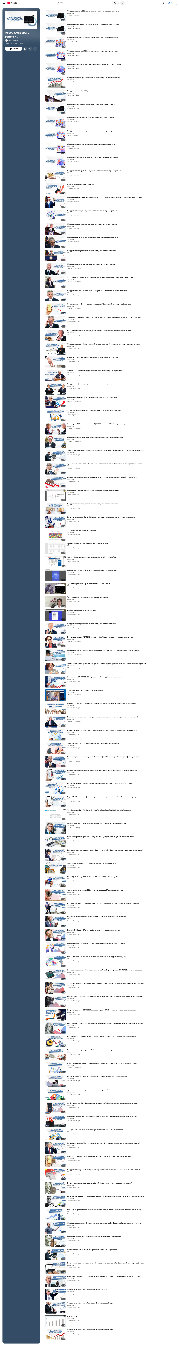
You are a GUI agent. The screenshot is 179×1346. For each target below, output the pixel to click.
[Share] (30, 49)
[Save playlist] (25, 49)
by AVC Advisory (13, 40)
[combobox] (85, 3)
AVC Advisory (70, 13)
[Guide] (3, 3)
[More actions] (35, 49)
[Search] (115, 3)
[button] (21, 20)
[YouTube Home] (12, 3)
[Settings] (163, 3)
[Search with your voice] (122, 3)
